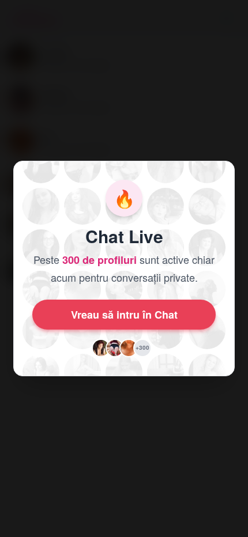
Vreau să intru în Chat (124, 314)
